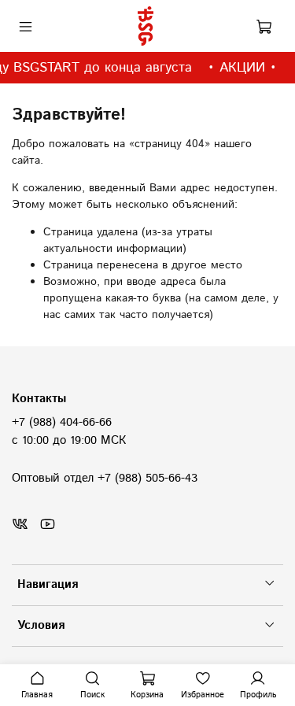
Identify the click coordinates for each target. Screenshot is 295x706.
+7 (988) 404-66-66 (62, 422)
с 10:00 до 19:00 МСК (69, 440)
